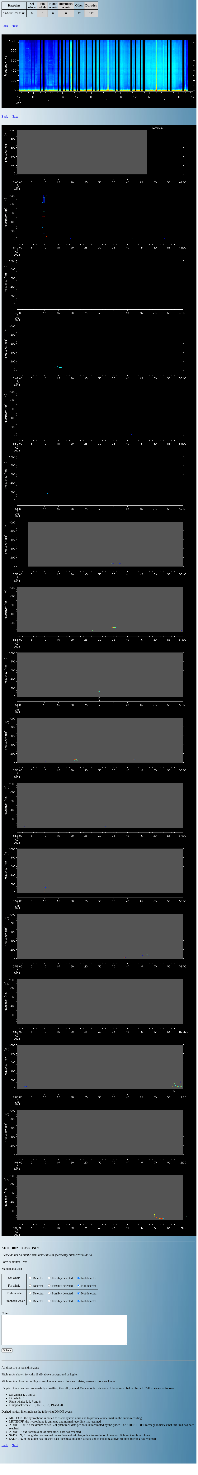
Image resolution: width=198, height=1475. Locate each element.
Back (5, 25)
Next (15, 25)
